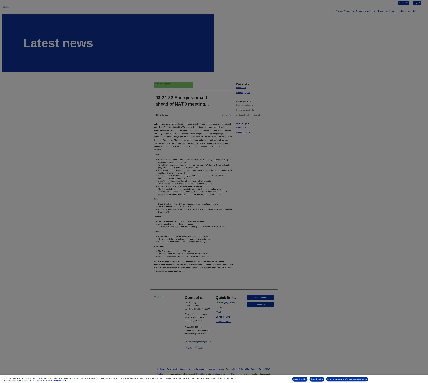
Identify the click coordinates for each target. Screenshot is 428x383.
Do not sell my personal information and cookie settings (347, 379)
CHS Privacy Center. (60, 380)
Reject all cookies (317, 379)
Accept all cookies (299, 379)
